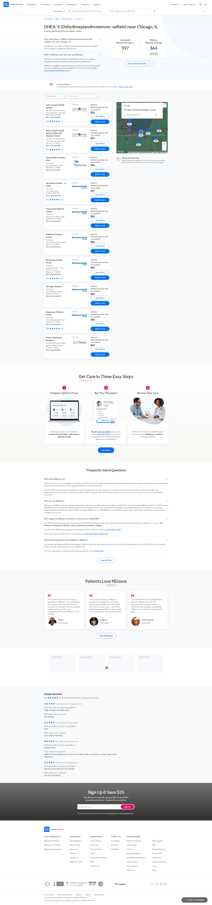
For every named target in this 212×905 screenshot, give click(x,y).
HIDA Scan (131, 870)
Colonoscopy (132, 845)
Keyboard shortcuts (133, 152)
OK (156, 115)
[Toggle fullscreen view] (164, 105)
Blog (92, 862)
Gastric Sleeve (132, 862)
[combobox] (88, 11)
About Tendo (75, 845)
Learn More (100, 116)
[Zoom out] (164, 148)
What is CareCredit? (126, 87)
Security (79, 895)
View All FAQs (106, 560)
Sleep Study (157, 853)
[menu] (95, 4)
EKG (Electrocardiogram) (136, 858)
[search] (201, 4)
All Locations (48, 19)
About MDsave (76, 841)
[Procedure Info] (134, 43)
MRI (153, 845)
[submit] (155, 11)
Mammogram (157, 841)
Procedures (115, 841)
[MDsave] (13, 4)
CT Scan (130, 849)
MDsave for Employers (53, 849)
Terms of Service (125, 813)
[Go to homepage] (54, 829)
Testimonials (95, 866)
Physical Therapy (159, 849)
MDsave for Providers (52, 845)
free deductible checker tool (96, 534)
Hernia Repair (132, 866)
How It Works (96, 841)
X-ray (154, 866)
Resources (74, 849)
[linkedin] (165, 884)
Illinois (57, 19)
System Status (99, 895)
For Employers (46, 5)
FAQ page (99, 551)
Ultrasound (156, 858)
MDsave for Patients (52, 841)
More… (155, 870)
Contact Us (74, 858)
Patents (88, 895)
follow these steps (113, 530)
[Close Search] (204, 11)
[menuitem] (32, 5)
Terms (154, 152)
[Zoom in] (164, 144)
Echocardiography (134, 853)
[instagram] (157, 884)
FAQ (92, 853)
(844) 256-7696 (104, 434)
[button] (72, 40)
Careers (73, 853)
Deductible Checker (98, 858)
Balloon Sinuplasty (134, 841)
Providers (114, 845)
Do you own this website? (132, 115)
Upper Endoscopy (159, 862)
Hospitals (114, 849)
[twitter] (161, 884)
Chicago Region (67, 19)
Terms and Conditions (64, 895)
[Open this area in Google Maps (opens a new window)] (120, 151)
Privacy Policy (113, 813)
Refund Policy (96, 849)
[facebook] (152, 884)
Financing (97, 5)
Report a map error (162, 152)
